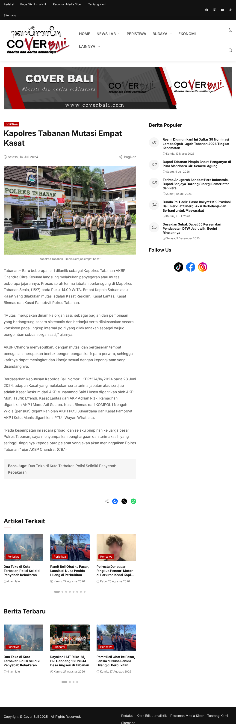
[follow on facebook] (207, 10)
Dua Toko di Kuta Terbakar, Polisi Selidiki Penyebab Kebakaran (22, 571)
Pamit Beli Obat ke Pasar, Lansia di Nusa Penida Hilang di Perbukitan (69, 571)
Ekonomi (59, 647)
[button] (230, 30)
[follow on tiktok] (230, 10)
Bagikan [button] (130, 157)
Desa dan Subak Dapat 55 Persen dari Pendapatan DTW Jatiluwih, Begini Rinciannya (192, 228)
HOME (84, 34)
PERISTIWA (136, 34)
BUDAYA (160, 34)
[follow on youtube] (222, 10)
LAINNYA (87, 46)
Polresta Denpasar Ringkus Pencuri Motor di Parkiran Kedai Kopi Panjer (115, 573)
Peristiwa (12, 124)
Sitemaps (10, 15)
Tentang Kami (97, 4)
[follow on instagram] (214, 10)
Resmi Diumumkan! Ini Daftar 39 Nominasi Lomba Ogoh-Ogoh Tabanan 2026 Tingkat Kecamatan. (196, 143)
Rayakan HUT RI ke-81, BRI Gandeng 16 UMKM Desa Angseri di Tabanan (69, 661)
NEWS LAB (106, 34)
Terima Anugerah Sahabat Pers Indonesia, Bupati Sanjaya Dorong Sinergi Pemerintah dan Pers (196, 184)
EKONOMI (187, 34)
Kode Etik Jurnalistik (33, 4)
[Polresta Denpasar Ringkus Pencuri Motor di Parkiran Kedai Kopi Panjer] (116, 557)
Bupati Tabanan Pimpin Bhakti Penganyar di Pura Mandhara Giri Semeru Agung (197, 164)
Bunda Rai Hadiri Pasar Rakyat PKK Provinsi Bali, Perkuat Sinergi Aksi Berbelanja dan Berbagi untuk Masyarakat (197, 206)
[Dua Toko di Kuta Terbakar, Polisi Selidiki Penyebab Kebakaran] (23, 557)
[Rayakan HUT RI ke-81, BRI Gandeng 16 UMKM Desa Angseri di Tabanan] (70, 648)
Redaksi (9, 4)
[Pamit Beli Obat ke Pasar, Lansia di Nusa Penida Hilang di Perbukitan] (70, 557)
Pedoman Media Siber (67, 4)
